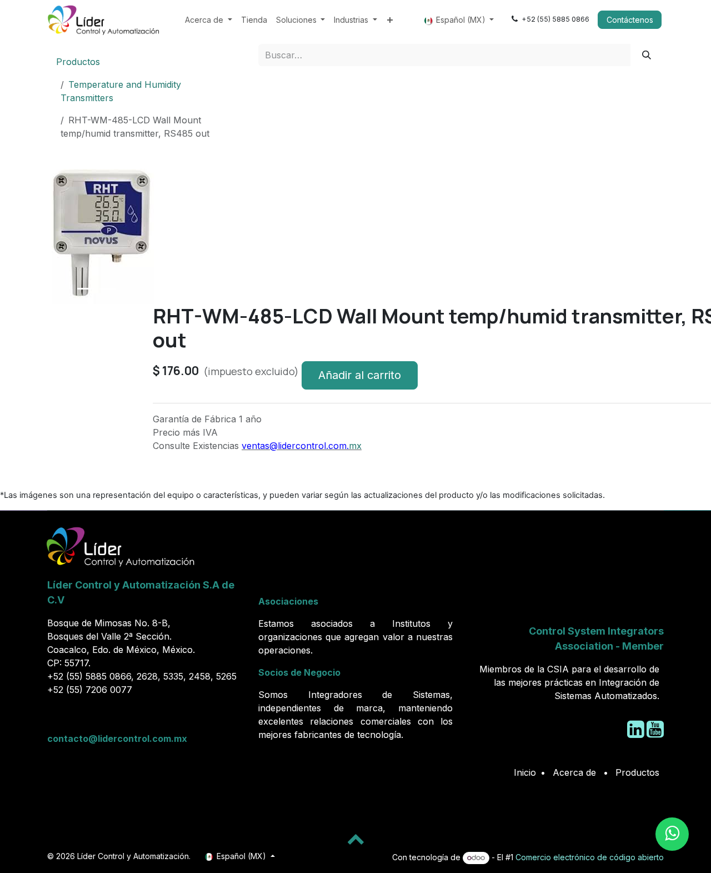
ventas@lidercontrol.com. (295, 445)
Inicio (525, 772)
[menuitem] (209, 19)
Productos (78, 61)
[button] (62, 308)
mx (355, 445)
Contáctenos (630, 19)
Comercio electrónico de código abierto (589, 857)
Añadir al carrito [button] (359, 375)
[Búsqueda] (647, 55)
